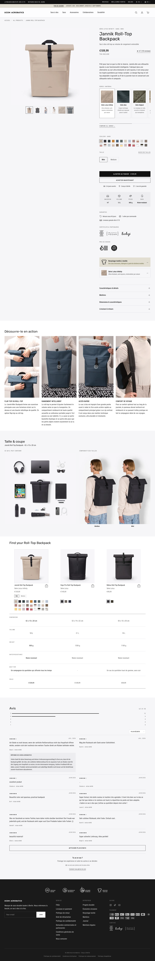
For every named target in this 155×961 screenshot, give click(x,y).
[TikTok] (115, 905)
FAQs (58, 905)
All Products (18, 20)
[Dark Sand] (146, 141)
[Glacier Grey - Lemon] (121, 145)
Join (41, 914)
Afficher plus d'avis (77, 848)
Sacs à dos (54, 12)
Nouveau (105, 2)
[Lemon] (15, 609)
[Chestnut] (117, 145)
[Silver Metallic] (137, 145)
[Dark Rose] (133, 141)
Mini (103, 160)
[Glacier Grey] (141, 141)
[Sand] (101, 141)
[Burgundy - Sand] (133, 145)
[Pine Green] (121, 141)
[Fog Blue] (129, 141)
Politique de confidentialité (66, 921)
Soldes (130, 2)
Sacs (64, 12)
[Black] (105, 141)
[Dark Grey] (146, 145)
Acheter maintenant (125, 180)
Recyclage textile (89, 913)
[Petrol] (117, 141)
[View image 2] (37, 110)
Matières (102, 295)
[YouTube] (119, 905)
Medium (114, 160)
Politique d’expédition (104, 956)
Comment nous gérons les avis (77, 869)
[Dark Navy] (27, 601)
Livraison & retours (106, 309)
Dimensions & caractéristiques (110, 302)
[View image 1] (29, 110)
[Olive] (112, 601)
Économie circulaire (90, 909)
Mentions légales (89, 925)
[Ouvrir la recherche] (136, 12)
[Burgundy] (129, 145)
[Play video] (22, 367)
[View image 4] (53, 110)
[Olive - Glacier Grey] (141, 145)
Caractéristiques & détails (108, 288)
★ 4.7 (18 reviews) (143, 51)
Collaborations (88, 12)
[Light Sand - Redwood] (137, 141)
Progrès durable (88, 905)
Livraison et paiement (64, 909)
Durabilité (101, 12)
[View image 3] (45, 110)
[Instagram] (110, 905)
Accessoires (74, 12)
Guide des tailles (144, 152)
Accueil (7, 20)
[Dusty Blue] (109, 145)
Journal (85, 921)
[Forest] (109, 141)
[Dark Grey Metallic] (46, 609)
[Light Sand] (125, 141)
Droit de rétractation (63, 917)
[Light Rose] (125, 145)
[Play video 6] (70, 110)
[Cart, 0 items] (147, 12)
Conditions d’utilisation (70, 956)
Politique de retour (63, 913)
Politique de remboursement (87, 956)
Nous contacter (61, 939)
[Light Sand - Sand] (113, 145)
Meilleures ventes (118, 2)
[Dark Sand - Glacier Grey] (105, 145)
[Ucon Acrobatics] (14, 12)
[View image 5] (62, 110)
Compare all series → (107, 126)
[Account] (142, 12)
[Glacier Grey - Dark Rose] (101, 145)
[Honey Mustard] (113, 141)
